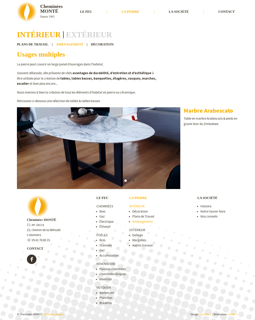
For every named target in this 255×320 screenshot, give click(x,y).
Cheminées (104, 206)
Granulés (105, 245)
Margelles (139, 240)
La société (179, 11)
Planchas (105, 298)
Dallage (137, 235)
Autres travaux (142, 245)
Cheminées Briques (112, 274)
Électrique (106, 222)
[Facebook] (31, 259)
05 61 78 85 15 (41, 240)
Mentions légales (54, 314)
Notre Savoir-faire (212, 211)
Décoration (102, 44)
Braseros (105, 303)
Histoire (205, 206)
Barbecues (106, 293)
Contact (226, 11)
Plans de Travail (32, 44)
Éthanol (104, 226)
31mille (204, 314)
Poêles (102, 235)
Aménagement (69, 44)
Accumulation (109, 255)
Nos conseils (209, 216)
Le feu (86, 11)
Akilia (232, 314)
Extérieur (89, 34)
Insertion (105, 279)
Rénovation (105, 264)
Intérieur (39, 34)
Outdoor (103, 288)
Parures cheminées (112, 269)
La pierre (130, 11)
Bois (102, 211)
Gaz (102, 216)
